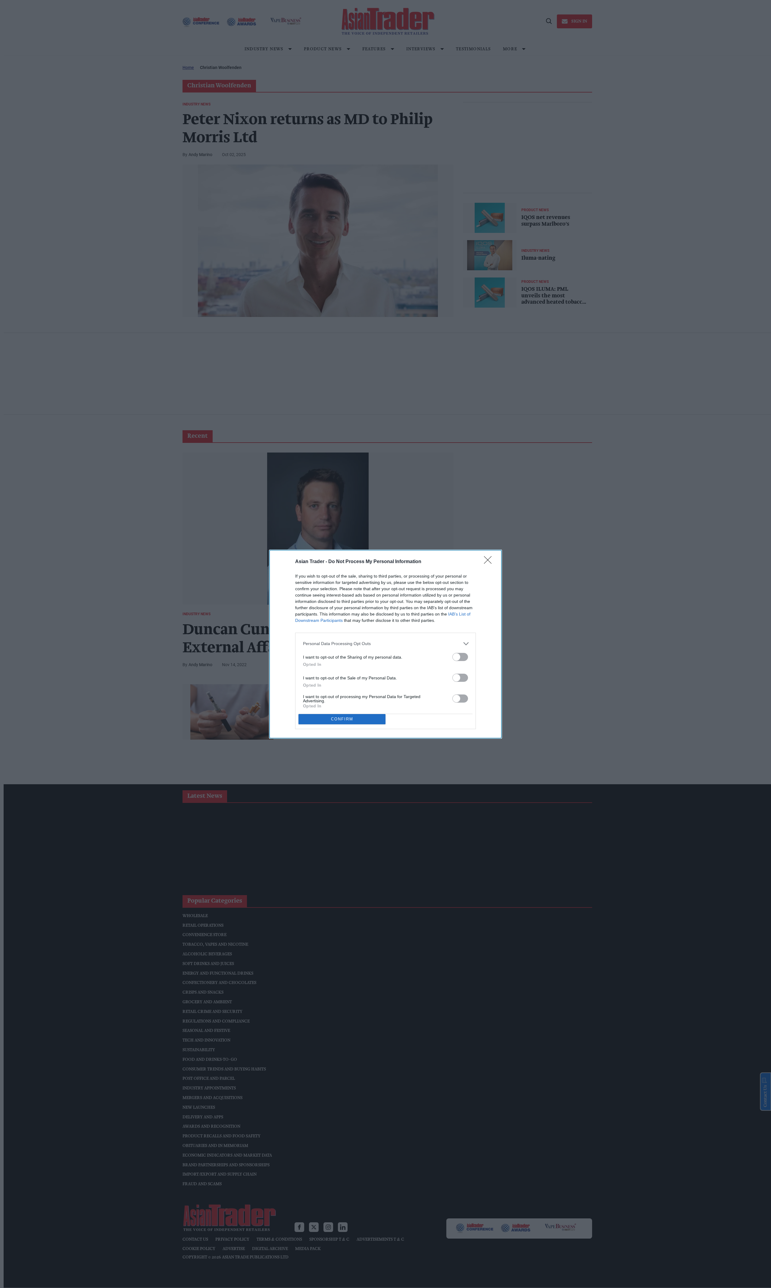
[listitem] (385, 644)
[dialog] (385, 644)
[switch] (460, 657)
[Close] (489, 562)
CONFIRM (342, 719)
